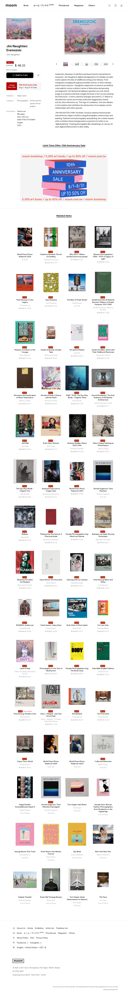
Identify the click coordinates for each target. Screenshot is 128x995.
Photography (22, 100)
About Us (21, 928)
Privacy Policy (42, 938)
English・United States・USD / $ (31, 947)
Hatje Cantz (21, 96)
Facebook (21, 943)
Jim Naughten (13, 54)
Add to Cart (21, 75)
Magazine (78, 5)
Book (26, 5)
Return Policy (22, 938)
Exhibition (39, 928)
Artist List (50, 928)
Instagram (34, 943)
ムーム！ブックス (44, 5)
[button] (56, 64)
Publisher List (62, 928)
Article (30, 928)
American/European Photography (35, 103)
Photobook (64, 5)
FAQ (32, 938)
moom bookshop (11, 5)
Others (91, 5)
